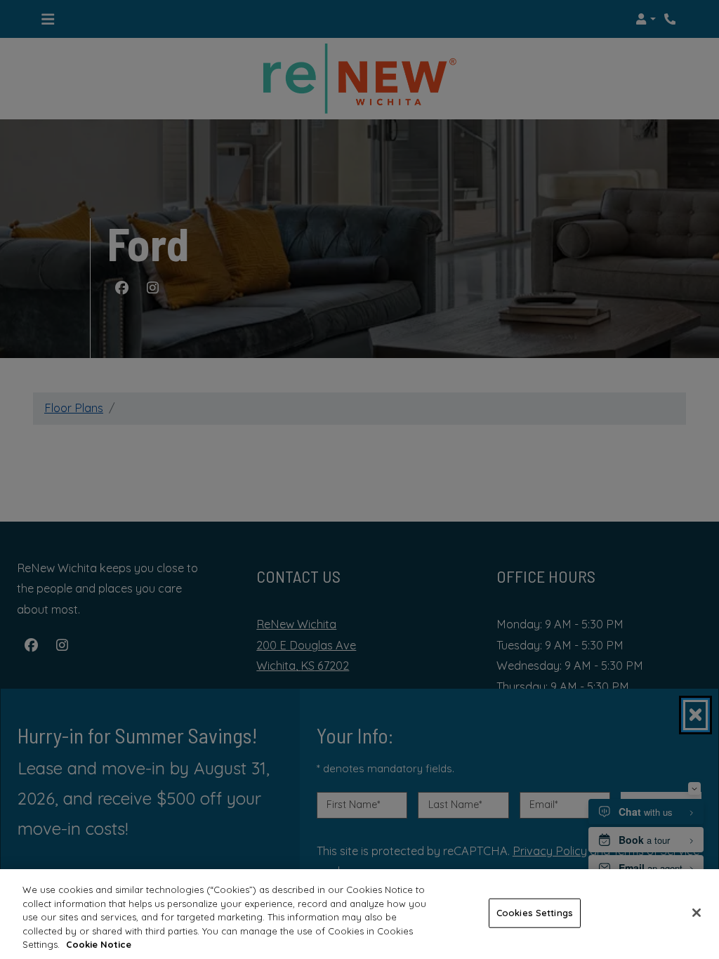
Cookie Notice (98, 944)
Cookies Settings (534, 912)
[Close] (696, 912)
